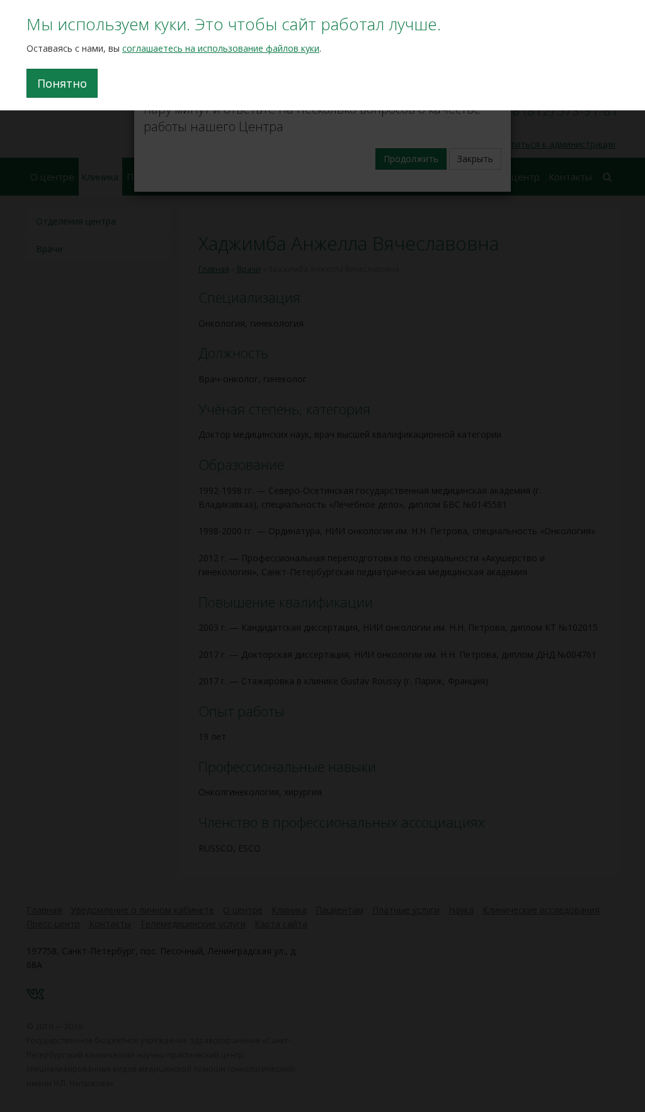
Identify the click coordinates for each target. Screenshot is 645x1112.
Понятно (62, 83)
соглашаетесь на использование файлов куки (220, 48)
